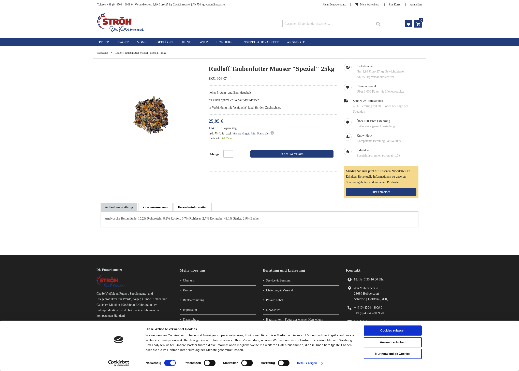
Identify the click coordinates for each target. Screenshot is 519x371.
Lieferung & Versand (279, 290)
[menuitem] (104, 42)
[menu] (259, 42)
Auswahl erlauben (392, 342)
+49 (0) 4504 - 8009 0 (368, 307)
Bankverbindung (193, 300)
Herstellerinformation (192, 207)
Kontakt (188, 290)
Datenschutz (191, 319)
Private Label (274, 300)
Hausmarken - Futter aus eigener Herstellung (294, 319)
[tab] (119, 207)
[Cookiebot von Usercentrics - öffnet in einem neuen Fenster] (118, 363)
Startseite (102, 52)
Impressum (190, 309)
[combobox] (333, 23)
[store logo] (161, 22)
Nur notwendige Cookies (392, 353)
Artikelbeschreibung (119, 207)
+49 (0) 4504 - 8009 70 (369, 313)
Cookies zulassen (392, 330)
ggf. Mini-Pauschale (256, 133)
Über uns (189, 280)
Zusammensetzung (155, 207)
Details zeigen (307, 363)
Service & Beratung (278, 280)
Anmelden (416, 4)
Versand (237, 133)
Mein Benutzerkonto (334, 4)
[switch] (210, 363)
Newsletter (273, 309)
